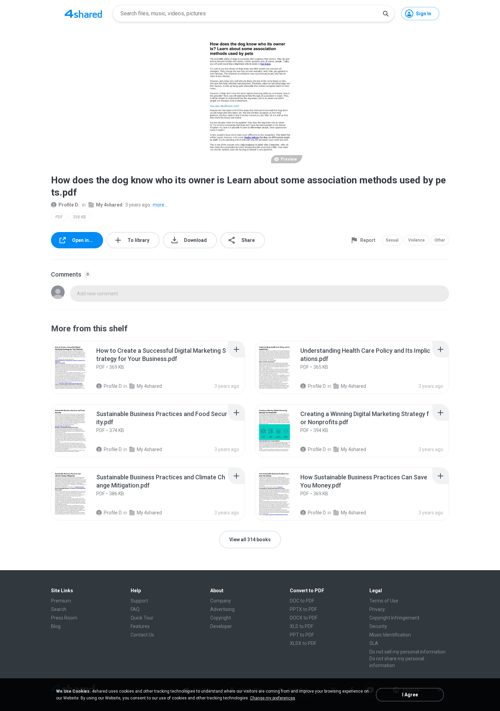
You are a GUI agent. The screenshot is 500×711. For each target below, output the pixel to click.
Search (58, 609)
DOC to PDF (302, 600)
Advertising (222, 609)
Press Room (64, 618)
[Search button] (386, 13)
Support (139, 600)
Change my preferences (272, 698)
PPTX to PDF (303, 609)
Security (378, 626)
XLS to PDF (301, 626)
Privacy (377, 609)
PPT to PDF (302, 635)
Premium (61, 600)
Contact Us (142, 635)
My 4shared (109, 205)
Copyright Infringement (394, 618)
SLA (373, 643)
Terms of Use (383, 600)
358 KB (79, 217)
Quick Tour (142, 618)
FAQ (135, 609)
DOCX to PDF (303, 618)
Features (140, 626)
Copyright (220, 618)
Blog (56, 626)
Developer (221, 626)
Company (220, 600)
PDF (59, 217)
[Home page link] (83, 13)
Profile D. (69, 205)
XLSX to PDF (303, 643)
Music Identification (390, 635)
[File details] (77, 367)
